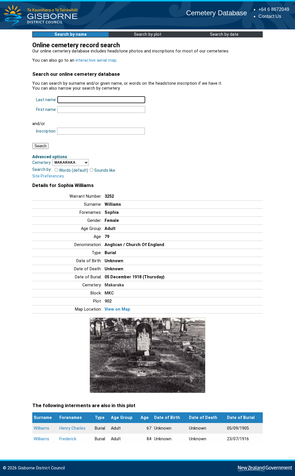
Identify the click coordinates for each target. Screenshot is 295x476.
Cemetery (41, 162)
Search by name (70, 34)
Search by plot (147, 34)
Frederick (67, 439)
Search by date (224, 34)
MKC (109, 293)
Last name (46, 99)
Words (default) (73, 170)
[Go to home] (42, 25)
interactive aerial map (95, 60)
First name (46, 109)
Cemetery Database (216, 13)
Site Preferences (48, 176)
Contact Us (269, 16)
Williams (41, 428)
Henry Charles (72, 428)
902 (108, 301)
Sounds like (104, 170)
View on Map (117, 309)
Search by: (42, 169)
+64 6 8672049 (273, 9)
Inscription (46, 131)
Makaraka (114, 285)
